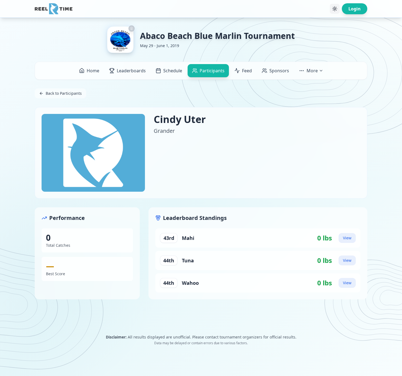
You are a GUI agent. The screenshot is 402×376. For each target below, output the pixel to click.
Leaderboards (131, 71)
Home (93, 71)
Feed (247, 71)
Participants (212, 71)
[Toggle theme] (335, 9)
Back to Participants (64, 93)
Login (354, 9)
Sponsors (279, 71)
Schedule (172, 71)
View (347, 237)
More (312, 71)
